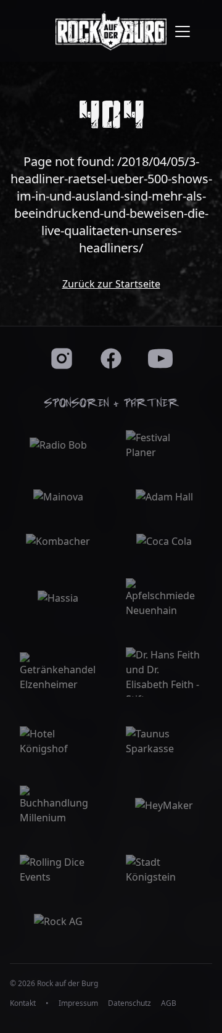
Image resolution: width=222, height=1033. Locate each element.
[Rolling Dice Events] (58, 869)
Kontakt (23, 1003)
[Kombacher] (58, 541)
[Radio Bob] (58, 445)
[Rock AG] (58, 921)
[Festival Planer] (164, 445)
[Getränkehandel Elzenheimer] (58, 672)
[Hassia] (58, 598)
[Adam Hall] (164, 496)
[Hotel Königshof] (58, 741)
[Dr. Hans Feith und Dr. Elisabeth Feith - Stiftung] (164, 672)
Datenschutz (129, 1003)
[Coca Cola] (164, 541)
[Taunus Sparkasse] (164, 741)
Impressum (78, 1003)
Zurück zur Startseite (111, 284)
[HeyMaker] (164, 805)
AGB (168, 1003)
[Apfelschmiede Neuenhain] (164, 598)
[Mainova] (58, 496)
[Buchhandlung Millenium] (58, 805)
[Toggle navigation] (182, 31)
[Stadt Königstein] (164, 869)
